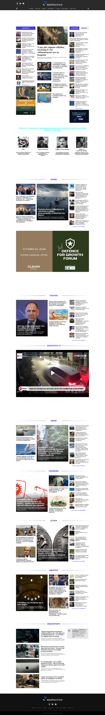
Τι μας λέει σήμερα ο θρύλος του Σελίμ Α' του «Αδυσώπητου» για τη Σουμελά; (43, 154)
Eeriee (61, 713)
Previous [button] (30, 113)
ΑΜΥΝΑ (44, 8)
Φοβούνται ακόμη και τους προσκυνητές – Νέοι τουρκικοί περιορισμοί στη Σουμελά (81, 153)
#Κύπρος (81, 128)
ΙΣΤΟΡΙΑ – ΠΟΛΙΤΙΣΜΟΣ (61, 8)
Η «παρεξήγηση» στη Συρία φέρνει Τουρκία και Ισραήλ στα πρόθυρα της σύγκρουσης (62, 153)
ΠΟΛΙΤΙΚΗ (37, 8)
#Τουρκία (56, 130)
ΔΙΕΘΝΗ (31, 8)
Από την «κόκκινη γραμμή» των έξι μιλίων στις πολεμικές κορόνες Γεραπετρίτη (23, 153)
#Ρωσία (47, 130)
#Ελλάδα (33, 128)
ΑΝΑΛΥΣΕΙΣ (73, 8)
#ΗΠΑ (73, 128)
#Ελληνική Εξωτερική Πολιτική (54, 128)
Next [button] (33, 113)
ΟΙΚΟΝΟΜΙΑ (51, 8)
